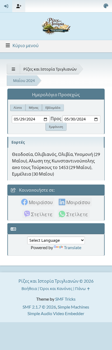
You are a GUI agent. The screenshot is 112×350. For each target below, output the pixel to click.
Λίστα (18, 107)
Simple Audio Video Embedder (55, 313)
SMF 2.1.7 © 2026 (39, 306)
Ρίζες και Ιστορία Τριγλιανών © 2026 (56, 280)
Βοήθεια (29, 288)
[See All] (13, 69)
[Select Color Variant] (105, 6)
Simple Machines (73, 306)
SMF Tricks (65, 298)
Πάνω (80, 288)
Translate (72, 247)
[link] (37, 202)
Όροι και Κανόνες (56, 288)
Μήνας (33, 107)
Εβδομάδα (52, 107)
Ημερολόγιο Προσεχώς (56, 94)
